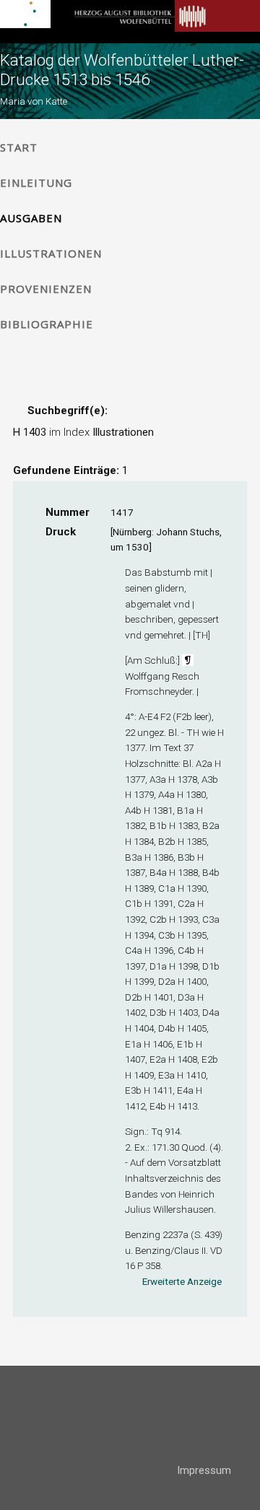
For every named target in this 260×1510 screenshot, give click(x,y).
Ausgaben (31, 218)
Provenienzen (46, 288)
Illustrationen (51, 253)
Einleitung (36, 182)
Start (19, 147)
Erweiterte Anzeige (182, 1281)
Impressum (204, 1470)
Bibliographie (46, 324)
